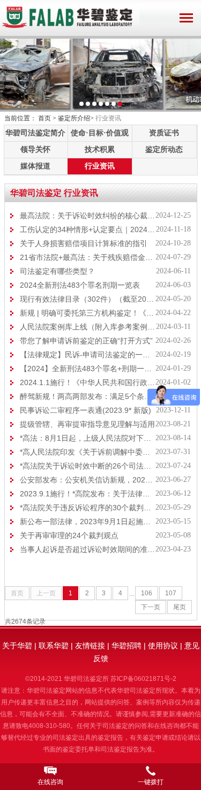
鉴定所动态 (164, 149)
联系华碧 (54, 645)
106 (146, 593)
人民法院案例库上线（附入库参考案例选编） (95, 327)
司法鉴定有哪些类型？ (57, 271)
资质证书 (164, 133)
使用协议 (163, 645)
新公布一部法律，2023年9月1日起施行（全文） (100, 521)
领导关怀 (35, 149)
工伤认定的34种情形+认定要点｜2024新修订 (95, 229)
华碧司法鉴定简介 (35, 133)
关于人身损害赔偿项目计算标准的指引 (83, 243)
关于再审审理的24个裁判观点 (69, 535)
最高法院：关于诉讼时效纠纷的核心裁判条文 (95, 215)
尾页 (179, 607)
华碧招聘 (126, 645)
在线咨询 (50, 782)
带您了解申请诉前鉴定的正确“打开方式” (86, 340)
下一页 (150, 607)
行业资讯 (100, 166)
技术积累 (100, 149)
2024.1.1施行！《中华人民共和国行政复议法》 (98, 382)
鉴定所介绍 (74, 118)
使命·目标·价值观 (100, 133)
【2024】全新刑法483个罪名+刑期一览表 (89, 368)
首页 (44, 118)
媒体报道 (35, 166)
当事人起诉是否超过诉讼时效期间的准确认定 (95, 549)
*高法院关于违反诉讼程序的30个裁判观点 (89, 507)
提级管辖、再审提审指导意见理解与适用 (87, 424)
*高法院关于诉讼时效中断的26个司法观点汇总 (97, 466)
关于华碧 (17, 645)
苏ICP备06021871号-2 (143, 678)
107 (170, 593)
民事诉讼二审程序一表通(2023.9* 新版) (85, 410)
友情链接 (90, 645)
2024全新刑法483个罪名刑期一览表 (80, 285)
